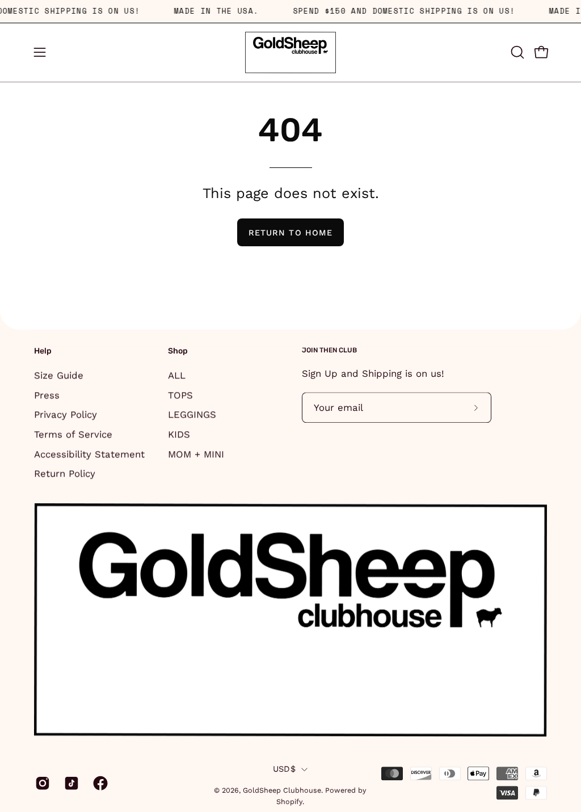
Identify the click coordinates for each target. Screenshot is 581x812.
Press (47, 394)
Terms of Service (73, 434)
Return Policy (64, 473)
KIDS (179, 434)
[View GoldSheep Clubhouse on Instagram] (41, 783)
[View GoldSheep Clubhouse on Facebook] (99, 783)
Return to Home (290, 232)
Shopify (289, 801)
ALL (177, 375)
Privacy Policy (65, 414)
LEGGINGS (192, 414)
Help (43, 351)
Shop (178, 351)
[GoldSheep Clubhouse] (290, 52)
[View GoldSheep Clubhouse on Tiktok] (70, 783)
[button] (516, 52)
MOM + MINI (196, 453)
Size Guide (58, 375)
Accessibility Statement (89, 453)
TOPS (180, 394)
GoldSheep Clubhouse (282, 790)
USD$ (284, 769)
